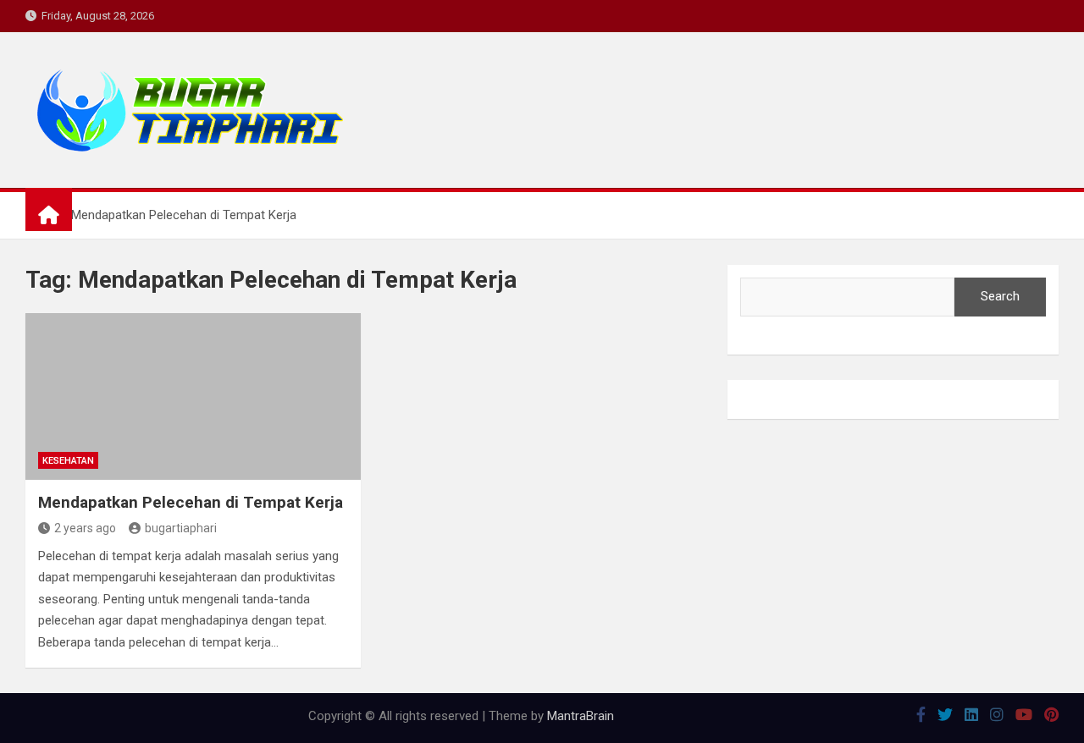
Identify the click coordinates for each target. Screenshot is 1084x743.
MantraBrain (580, 716)
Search (1000, 296)
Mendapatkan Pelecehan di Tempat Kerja (190, 502)
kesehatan (68, 460)
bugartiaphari (181, 528)
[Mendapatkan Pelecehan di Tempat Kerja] (193, 397)
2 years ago (85, 528)
